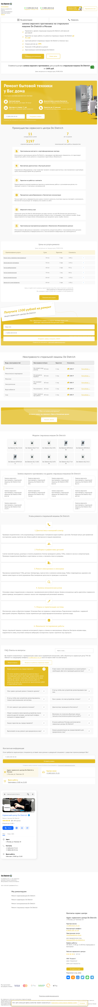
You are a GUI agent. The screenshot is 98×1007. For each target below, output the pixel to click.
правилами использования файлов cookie (64, 1003)
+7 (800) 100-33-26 (48, 8)
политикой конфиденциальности (56, 342)
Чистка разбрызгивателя (10, 267)
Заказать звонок (49, 419)
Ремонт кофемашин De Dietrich (22, 900)
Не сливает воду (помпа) (38, 369)
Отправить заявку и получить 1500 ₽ (49, 339)
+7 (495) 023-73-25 (32, 8)
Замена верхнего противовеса (11, 262)
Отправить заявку (35, 116)
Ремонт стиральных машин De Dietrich (24, 907)
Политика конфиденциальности (49, 996)
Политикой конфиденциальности (66, 765)
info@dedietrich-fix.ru (73, 935)
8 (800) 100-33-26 (72, 930)
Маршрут (9, 828)
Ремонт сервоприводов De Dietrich (23, 896)
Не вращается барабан (37, 375)
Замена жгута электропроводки (12, 282)
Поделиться (68, 977)
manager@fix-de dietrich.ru (75, 940)
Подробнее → (85, 369)
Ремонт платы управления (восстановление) (15, 257)
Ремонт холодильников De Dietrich (23, 903)
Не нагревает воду (37, 382)
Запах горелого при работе (38, 394)
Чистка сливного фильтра (10, 272)
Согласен (82, 1003)
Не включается (37, 389)
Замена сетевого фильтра (10, 277)
